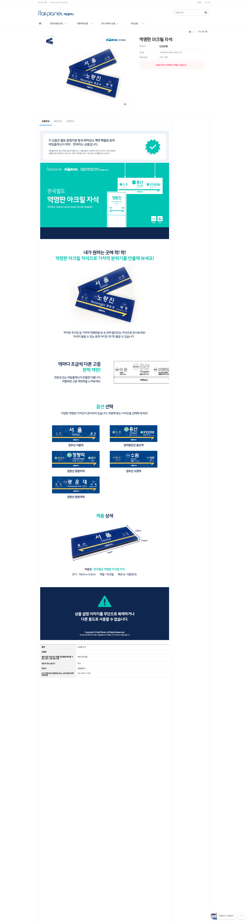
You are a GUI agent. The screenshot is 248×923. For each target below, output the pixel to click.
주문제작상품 (82, 23)
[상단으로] (241, 915)
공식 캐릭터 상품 (108, 23)
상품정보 (46, 121)
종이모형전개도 (56, 23)
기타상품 (134, 23)
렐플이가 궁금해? (226, 916)
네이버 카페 (42, 2)
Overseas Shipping (59, 2)
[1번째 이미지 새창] (49, 41)
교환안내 (70, 121)
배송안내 (58, 121)
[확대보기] (125, 104)
